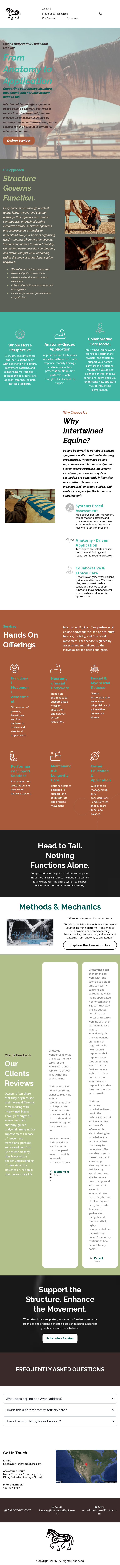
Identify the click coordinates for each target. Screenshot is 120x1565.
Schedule (72, 18)
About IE (47, 8)
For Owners (48, 18)
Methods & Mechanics (55, 13)
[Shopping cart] (100, 13)
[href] (86, 1466)
